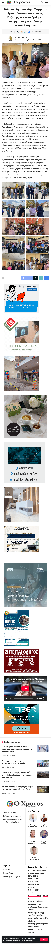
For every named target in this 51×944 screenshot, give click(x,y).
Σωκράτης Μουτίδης (43, 825)
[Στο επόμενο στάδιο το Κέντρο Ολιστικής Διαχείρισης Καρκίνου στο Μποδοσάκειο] (43, 748)
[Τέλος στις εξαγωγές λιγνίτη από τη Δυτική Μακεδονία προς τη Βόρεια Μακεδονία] (43, 774)
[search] (42, 2)
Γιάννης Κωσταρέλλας (33, 825)
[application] (25, 688)
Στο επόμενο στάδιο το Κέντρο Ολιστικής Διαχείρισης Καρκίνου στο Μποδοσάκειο (17, 749)
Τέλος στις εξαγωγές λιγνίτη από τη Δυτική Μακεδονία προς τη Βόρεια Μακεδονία (17, 775)
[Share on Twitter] (18, 32)
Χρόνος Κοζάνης (22, 37)
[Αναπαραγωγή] (6, 698)
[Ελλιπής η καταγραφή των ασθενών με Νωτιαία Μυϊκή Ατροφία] (43, 763)
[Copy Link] (25, 32)
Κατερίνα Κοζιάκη (44, 842)
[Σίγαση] (40, 698)
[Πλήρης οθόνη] (44, 698)
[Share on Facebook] (14, 32)
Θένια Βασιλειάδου (32, 842)
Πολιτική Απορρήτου (11, 940)
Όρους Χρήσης (28, 940)
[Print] (29, 32)
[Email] (21, 32)
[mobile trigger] (4, 2)
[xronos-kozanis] (18, 2)
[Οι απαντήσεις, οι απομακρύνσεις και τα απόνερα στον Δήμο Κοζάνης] (43, 789)
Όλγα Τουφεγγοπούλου (34, 858)
